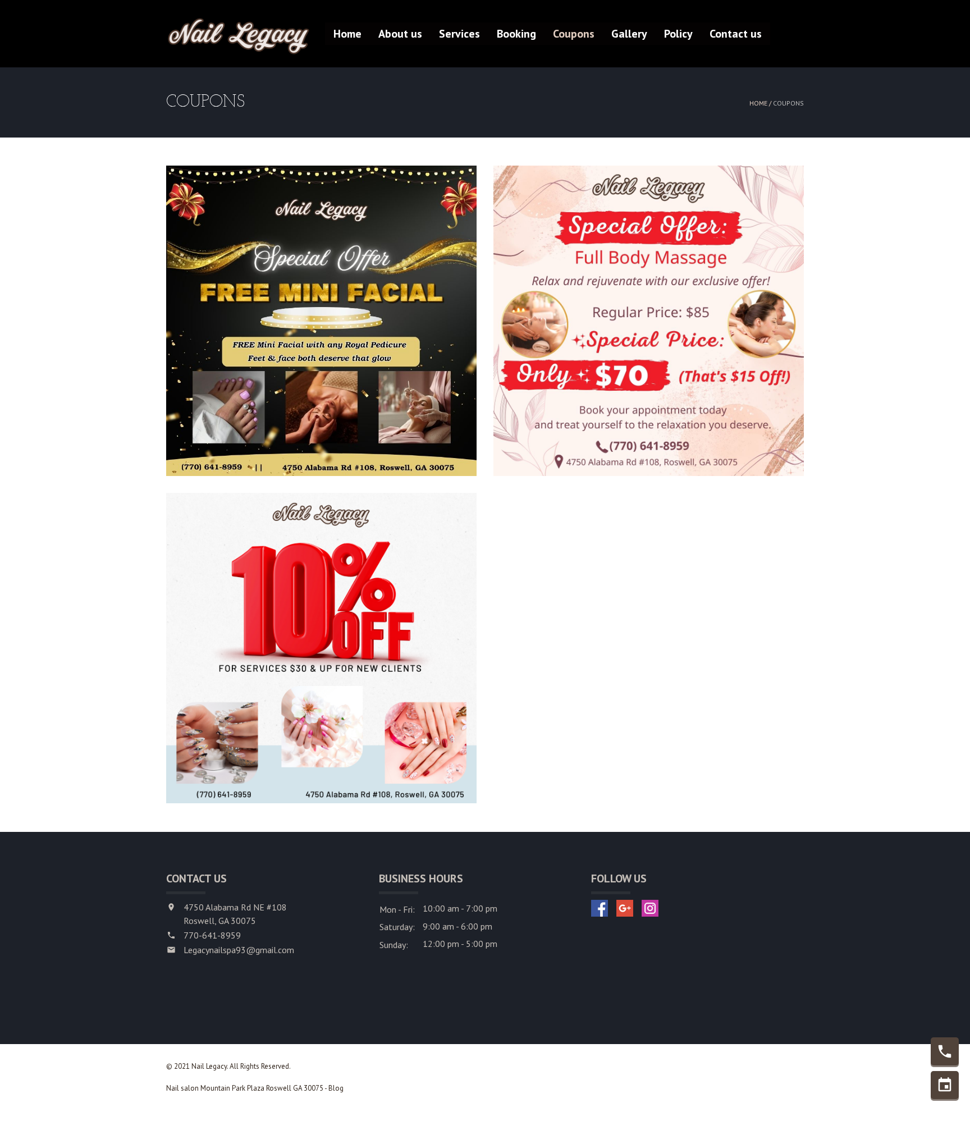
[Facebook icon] (599, 908)
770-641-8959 (212, 935)
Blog (336, 1088)
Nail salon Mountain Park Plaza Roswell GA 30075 (244, 1088)
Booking (516, 33)
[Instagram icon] (650, 908)
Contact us (736, 33)
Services (459, 33)
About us (400, 33)
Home (347, 33)
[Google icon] (624, 908)
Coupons (573, 33)
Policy (678, 33)
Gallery (629, 33)
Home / (761, 103)
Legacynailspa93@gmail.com (239, 949)
